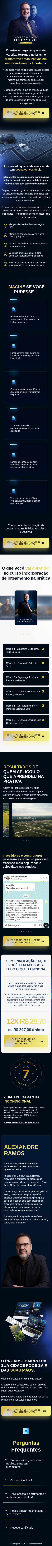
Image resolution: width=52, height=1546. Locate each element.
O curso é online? (21, 1480)
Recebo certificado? (22, 1527)
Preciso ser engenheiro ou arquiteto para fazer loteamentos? (24, 1463)
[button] (17, 610)
